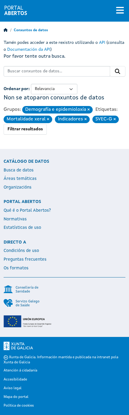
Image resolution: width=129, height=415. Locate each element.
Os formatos (16, 268)
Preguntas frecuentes (25, 259)
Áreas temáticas (20, 179)
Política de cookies (19, 405)
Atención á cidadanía (20, 370)
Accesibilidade (15, 379)
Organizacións (18, 187)
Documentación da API (28, 49)
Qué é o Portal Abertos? (27, 210)
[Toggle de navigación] (120, 11)
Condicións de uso (21, 251)
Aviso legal (13, 388)
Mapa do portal (16, 397)
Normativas (15, 219)
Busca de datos (19, 170)
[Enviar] (117, 71)
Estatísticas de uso (22, 228)
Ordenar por (16, 89)
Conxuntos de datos (31, 30)
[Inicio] (6, 30)
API (102, 43)
